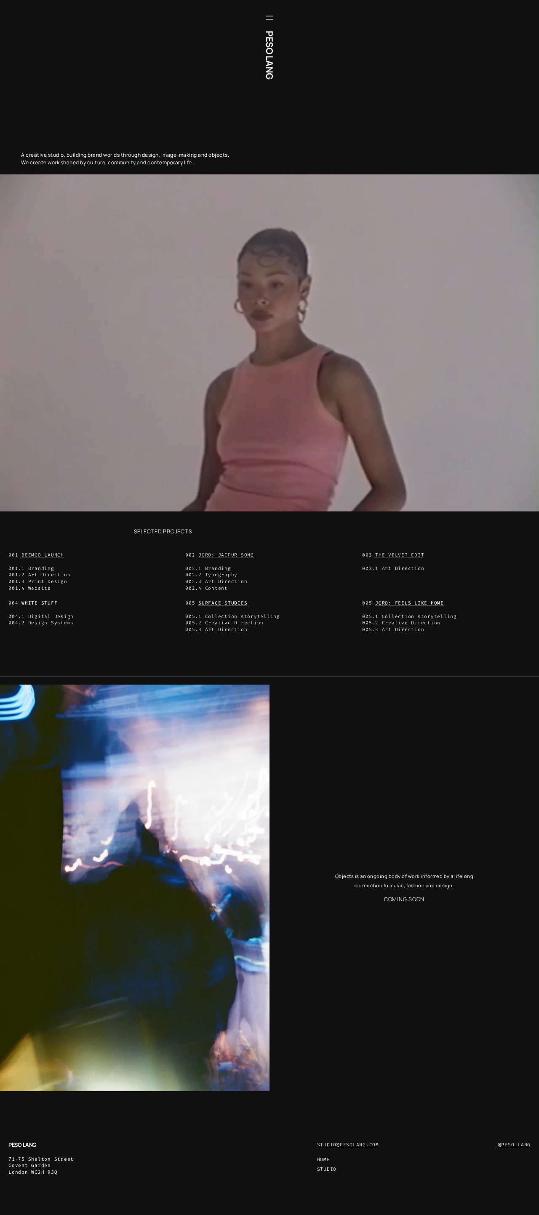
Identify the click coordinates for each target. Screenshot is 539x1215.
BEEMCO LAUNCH (42, 555)
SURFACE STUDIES (222, 603)
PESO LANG (269, 55)
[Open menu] (269, 18)
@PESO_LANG (514, 1145)
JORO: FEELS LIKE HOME (409, 603)
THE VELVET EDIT (399, 555)
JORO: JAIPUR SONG (226, 555)
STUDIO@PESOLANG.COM (348, 1145)
